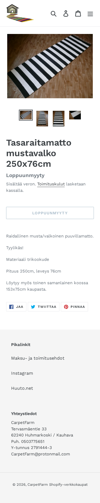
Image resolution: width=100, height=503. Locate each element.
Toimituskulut (51, 184)
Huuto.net (22, 388)
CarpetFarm (38, 484)
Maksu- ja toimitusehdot (37, 358)
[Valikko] (90, 13)
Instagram (22, 373)
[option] (26, 115)
